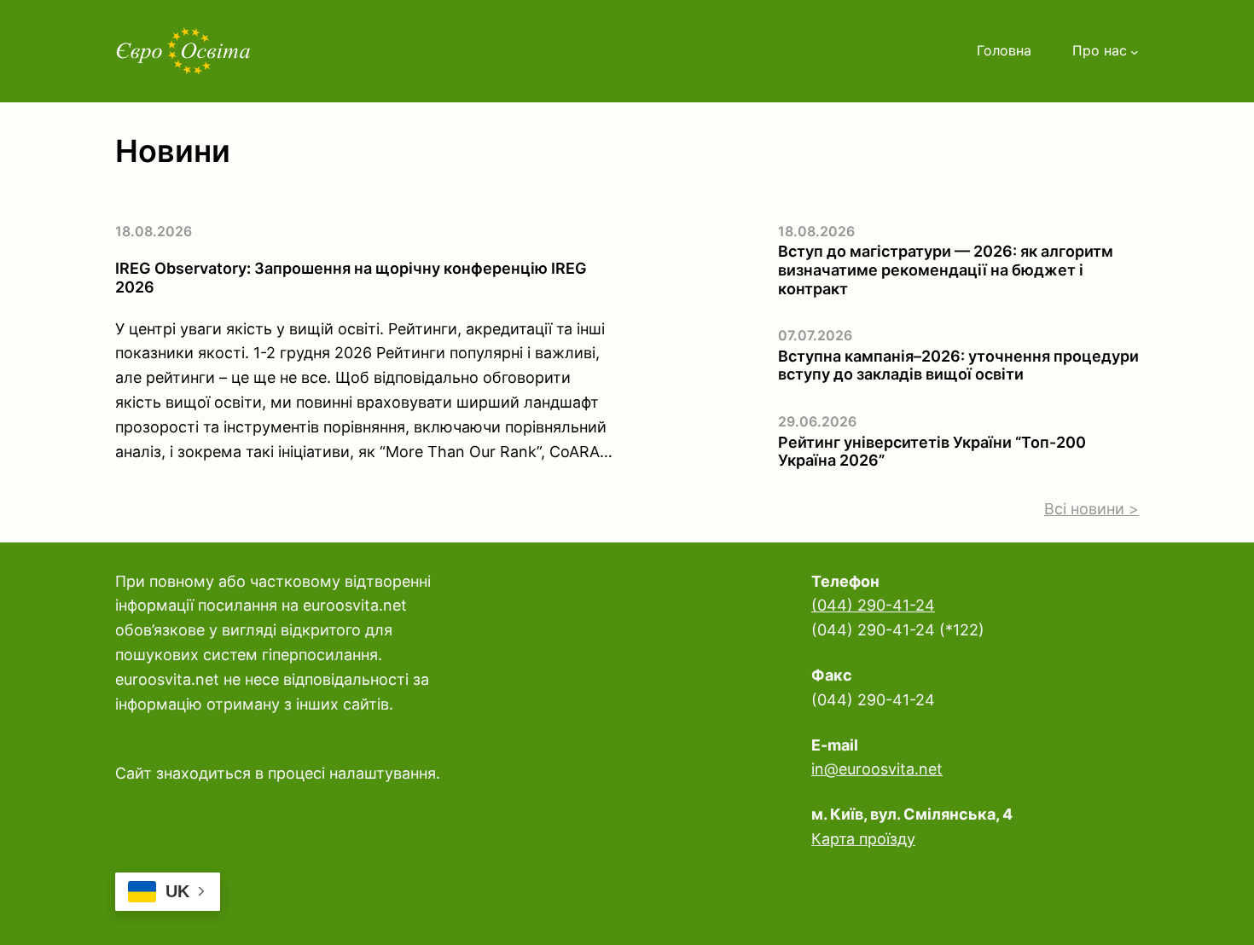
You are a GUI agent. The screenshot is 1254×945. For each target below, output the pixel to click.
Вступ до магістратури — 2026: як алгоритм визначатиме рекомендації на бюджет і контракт (945, 269)
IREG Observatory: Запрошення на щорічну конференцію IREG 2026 (351, 277)
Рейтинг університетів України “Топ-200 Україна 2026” (932, 451)
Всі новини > (1091, 509)
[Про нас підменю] (1134, 51)
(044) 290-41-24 (873, 605)
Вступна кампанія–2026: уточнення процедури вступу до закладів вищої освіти (958, 365)
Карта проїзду (863, 839)
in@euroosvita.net (877, 769)
